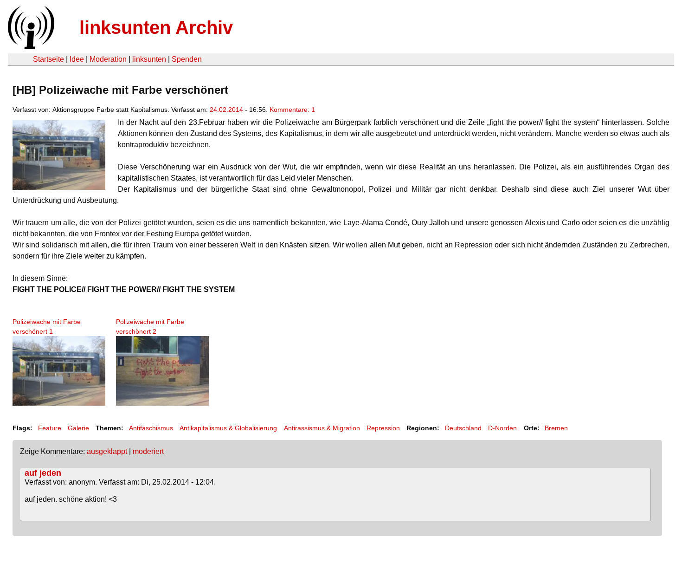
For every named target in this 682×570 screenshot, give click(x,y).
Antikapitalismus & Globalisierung (228, 428)
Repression (383, 428)
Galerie (78, 428)
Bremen (556, 428)
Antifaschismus (151, 428)
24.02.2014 (226, 109)
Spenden (187, 59)
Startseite (48, 59)
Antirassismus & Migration (322, 428)
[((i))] (30, 47)
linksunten (149, 59)
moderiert (148, 451)
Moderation (108, 59)
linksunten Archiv (156, 27)
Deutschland (463, 428)
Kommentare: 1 (292, 109)
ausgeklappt (107, 451)
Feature (49, 428)
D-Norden (502, 428)
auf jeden (43, 473)
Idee (77, 59)
